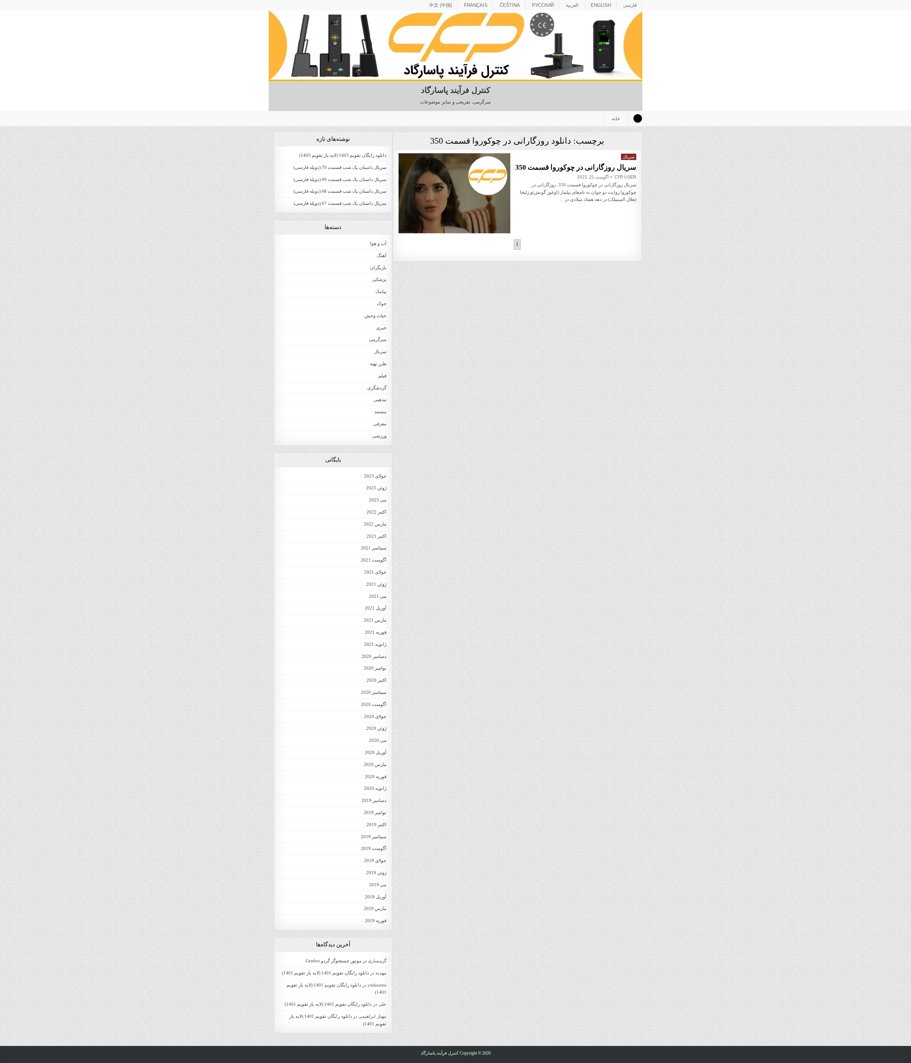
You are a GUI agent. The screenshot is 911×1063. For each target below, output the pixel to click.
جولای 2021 (375, 572)
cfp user (625, 177)
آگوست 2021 (373, 560)
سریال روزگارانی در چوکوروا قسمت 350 (575, 167)
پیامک (380, 291)
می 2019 (377, 884)
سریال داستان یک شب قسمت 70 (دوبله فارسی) (340, 167)
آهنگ (381, 255)
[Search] (637, 118)
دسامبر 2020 (374, 656)
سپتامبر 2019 (373, 836)
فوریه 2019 (375, 920)
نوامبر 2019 (375, 812)
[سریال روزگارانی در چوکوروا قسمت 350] (454, 193)
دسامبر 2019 (374, 800)
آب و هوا (378, 243)
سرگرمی (377, 339)
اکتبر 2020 (376, 680)
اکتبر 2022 (376, 512)
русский (543, 5)
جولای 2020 (375, 716)
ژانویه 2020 (375, 788)
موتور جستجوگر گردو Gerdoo (334, 960)
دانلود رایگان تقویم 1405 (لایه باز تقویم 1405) (342, 155)
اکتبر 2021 (376, 536)
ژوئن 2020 (376, 728)
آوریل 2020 (375, 752)
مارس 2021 (375, 620)
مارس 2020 (375, 764)
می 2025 (377, 500)
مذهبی (380, 399)
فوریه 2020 (375, 776)
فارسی (630, 5)
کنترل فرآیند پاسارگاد (455, 90)
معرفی (379, 423)
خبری (381, 327)
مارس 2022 (375, 524)
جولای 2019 (375, 860)
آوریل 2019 (375, 896)
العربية (572, 5)
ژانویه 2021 (375, 644)
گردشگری (376, 387)
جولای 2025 (375, 476)
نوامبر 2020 (375, 668)
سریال (628, 156)
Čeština (510, 5)
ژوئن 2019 (376, 872)
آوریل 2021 (375, 608)
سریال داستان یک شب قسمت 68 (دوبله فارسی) (340, 191)
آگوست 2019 (373, 848)
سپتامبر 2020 (373, 692)
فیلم (382, 375)
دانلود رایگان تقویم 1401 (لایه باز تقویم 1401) (325, 973)
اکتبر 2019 (376, 824)
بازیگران (378, 267)
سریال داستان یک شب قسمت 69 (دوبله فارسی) (340, 179)
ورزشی (379, 436)
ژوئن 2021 (376, 584)
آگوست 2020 (373, 704)
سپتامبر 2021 (373, 548)
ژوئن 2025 (376, 487)
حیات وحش (375, 315)
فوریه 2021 (375, 632)
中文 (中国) (440, 5)
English (601, 5)
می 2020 (377, 740)
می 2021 (377, 596)
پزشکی (379, 279)
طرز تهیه (378, 363)
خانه (616, 118)
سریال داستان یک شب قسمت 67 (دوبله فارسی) (340, 203)
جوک (381, 303)
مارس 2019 (375, 908)
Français (476, 5)
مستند (380, 411)
